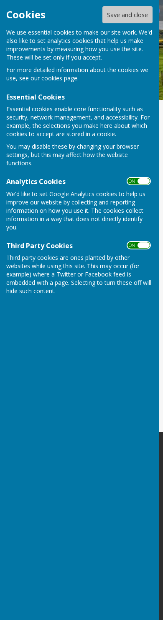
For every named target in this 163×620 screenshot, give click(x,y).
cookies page (59, 78)
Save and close (127, 15)
